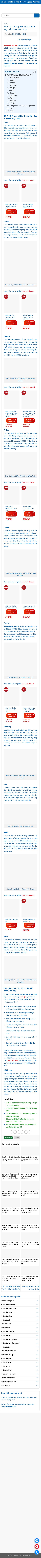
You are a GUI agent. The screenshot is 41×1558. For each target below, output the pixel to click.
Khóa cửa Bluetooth (8, 1304)
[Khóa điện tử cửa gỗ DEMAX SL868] (29, 594)
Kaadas (13, 101)
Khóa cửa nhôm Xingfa (9, 1339)
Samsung (13, 95)
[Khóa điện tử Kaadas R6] (12, 908)
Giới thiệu (4, 1533)
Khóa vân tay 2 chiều (8, 1374)
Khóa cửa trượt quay (8, 1351)
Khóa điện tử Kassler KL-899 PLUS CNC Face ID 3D (29, 709)
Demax (12, 90)
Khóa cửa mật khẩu (8, 1331)
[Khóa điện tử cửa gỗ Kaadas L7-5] (29, 908)
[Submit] (37, 15)
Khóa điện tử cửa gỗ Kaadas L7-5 (29, 920)
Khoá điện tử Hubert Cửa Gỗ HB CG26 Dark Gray (11, 206)
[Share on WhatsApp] (11, 1132)
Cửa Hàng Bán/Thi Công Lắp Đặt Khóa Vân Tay (21, 107)
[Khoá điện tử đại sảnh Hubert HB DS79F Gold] (29, 193)
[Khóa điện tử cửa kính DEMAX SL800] (12, 594)
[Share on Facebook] (15, 1132)
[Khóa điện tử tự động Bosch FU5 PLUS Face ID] (12, 303)
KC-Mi (24, 34)
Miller (13, 103)
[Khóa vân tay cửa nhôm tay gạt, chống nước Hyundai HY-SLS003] (12, 399)
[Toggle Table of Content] (33, 72)
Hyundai (13, 85)
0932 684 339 (12, 1424)
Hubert (12, 80)
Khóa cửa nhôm (6, 1335)
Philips (12, 88)
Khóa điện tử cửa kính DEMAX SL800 (11, 607)
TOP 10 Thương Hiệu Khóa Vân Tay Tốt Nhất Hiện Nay (19, 76)
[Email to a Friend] (22, 1132)
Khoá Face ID (5, 1366)
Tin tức (6, 24)
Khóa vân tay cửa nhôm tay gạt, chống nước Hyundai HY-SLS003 (11, 414)
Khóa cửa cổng (6, 1316)
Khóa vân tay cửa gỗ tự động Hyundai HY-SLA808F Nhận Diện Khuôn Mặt (29, 414)
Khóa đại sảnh (6, 1362)
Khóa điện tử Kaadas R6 (11, 920)
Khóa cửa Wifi (6, 1358)
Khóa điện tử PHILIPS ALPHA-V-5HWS (11, 508)
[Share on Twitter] (18, 1132)
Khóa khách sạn (6, 1370)
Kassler (13, 93)
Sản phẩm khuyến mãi (8, 1382)
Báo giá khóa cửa (7, 1535)
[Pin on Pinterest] (26, 1132)
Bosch (12, 83)
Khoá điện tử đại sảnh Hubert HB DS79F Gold (28, 206)
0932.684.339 (11, 1407)
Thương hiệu (5, 1386)
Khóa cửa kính (6, 1324)
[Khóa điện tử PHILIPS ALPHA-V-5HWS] (12, 495)
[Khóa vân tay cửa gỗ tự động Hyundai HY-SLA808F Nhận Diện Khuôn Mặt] (29, 399)
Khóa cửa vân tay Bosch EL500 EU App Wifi (28, 317)
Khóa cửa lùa (5, 1328)
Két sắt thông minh (7, 1301)
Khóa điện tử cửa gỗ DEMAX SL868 (29, 607)
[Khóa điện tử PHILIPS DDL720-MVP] (29, 495)
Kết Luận (10, 111)
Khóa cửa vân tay (7, 1355)
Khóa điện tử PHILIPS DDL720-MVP (28, 508)
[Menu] (2, 8)
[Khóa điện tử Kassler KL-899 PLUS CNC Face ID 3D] (29, 696)
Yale (11, 98)
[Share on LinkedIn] (29, 1132)
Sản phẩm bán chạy (8, 1378)
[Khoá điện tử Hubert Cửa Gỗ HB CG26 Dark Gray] (12, 193)
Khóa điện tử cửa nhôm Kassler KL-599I (10, 709)
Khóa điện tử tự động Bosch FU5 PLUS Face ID (10, 317)
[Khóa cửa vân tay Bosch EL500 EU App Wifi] (29, 303)
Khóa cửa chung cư (8, 1312)
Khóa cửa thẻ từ (7, 1347)
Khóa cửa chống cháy (8, 1308)
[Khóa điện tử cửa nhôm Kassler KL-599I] (12, 696)
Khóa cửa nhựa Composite (10, 1343)
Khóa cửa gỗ (5, 1320)
